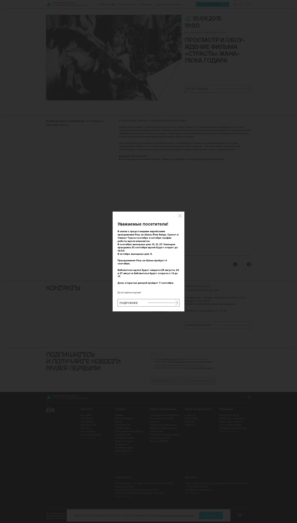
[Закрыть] (180, 216)
